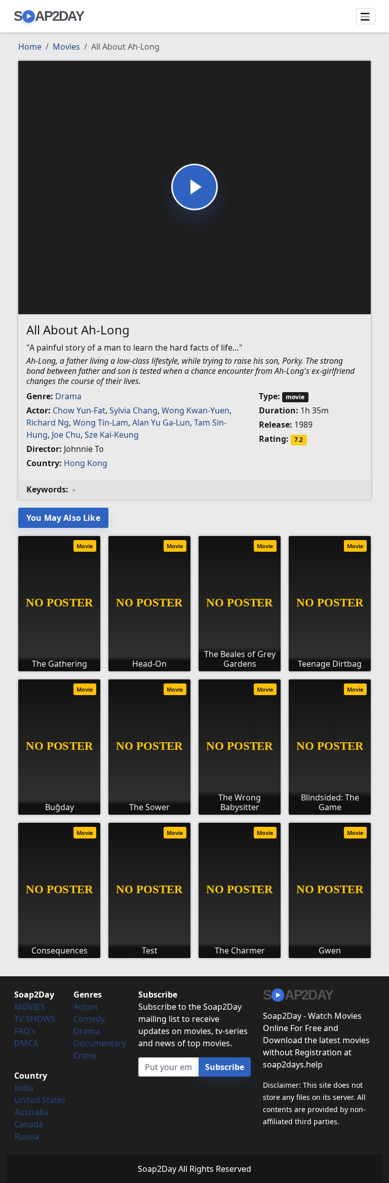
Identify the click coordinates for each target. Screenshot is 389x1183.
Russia (26, 1136)
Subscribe (224, 1067)
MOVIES (29, 1006)
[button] (194, 187)
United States (40, 1099)
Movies (66, 46)
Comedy (89, 1018)
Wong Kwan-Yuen (195, 410)
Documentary (99, 1043)
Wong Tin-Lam (100, 422)
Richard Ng (47, 422)
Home (30, 46)
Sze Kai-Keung (112, 434)
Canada (28, 1124)
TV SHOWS (34, 1018)
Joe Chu (66, 434)
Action (85, 1006)
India (23, 1087)
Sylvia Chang (133, 410)
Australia (31, 1112)
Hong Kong (85, 463)
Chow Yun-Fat (79, 410)
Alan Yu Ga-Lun (161, 422)
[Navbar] (365, 16)
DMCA (26, 1043)
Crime (84, 1055)
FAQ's (25, 1031)
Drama (68, 396)
